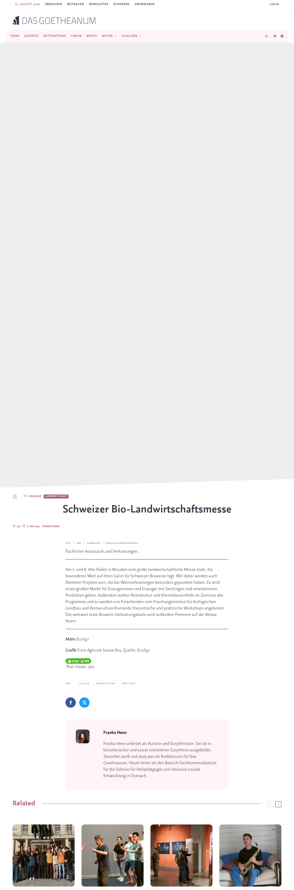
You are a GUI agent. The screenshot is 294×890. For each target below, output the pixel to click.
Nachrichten (106, 683)
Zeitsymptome (54, 35)
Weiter (107, 35)
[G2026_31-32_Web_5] (44, 855)
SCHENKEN (121, 4)
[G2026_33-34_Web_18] (181, 855)
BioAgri (82, 639)
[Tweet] (84, 702)
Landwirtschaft (56, 496)
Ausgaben (130, 35)
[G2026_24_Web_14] (113, 855)
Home (15, 35)
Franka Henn (50, 526)
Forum (76, 35)
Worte (91, 35)
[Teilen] (70, 702)
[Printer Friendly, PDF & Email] (78, 661)
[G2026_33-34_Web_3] (250, 855)
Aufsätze (31, 35)
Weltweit (130, 683)
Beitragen (75, 4)
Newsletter (98, 4)
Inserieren (53, 4)
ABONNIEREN (144, 4)
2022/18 (85, 683)
